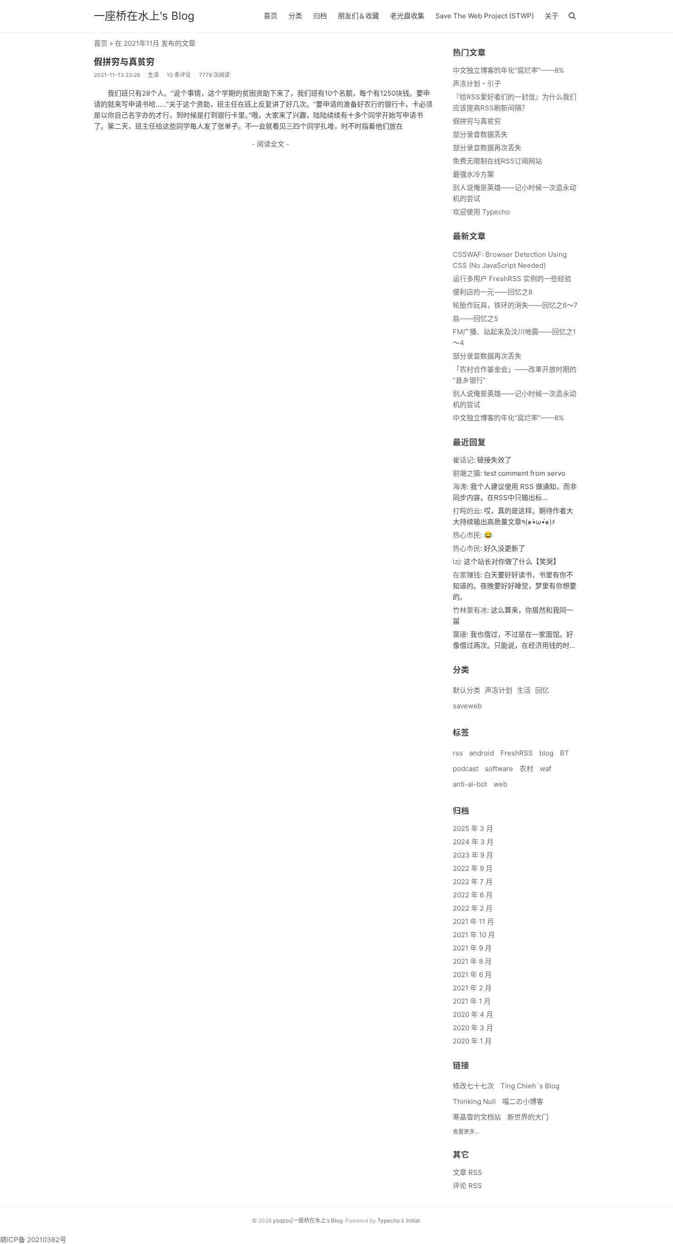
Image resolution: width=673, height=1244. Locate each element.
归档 (320, 15)
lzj (456, 561)
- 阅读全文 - (270, 144)
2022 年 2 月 (473, 908)
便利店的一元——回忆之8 (492, 292)
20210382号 (46, 1239)
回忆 (542, 690)
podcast (465, 768)
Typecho (388, 1220)
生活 (524, 690)
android (481, 753)
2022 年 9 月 (473, 868)
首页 (270, 15)
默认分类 (466, 690)
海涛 (460, 486)
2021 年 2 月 (472, 987)
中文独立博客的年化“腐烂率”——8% (508, 70)
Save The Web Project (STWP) (484, 15)
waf (545, 768)
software (499, 768)
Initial (413, 1220)
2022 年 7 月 (473, 881)
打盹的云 (466, 510)
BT (564, 753)
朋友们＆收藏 (358, 15)
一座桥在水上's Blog (144, 15)
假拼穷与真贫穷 (124, 62)
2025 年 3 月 (473, 828)
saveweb (467, 705)
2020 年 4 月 (473, 1014)
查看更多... (466, 1131)
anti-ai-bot (470, 784)
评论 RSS (467, 1185)
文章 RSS (467, 1172)
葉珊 (460, 634)
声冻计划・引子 (477, 83)
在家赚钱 (466, 574)
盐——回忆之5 (475, 318)
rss (458, 753)
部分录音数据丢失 (480, 134)
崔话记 (463, 460)
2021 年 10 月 (474, 934)
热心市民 (466, 535)
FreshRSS (516, 753)
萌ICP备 (13, 1239)
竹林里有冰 (470, 610)
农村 (526, 768)
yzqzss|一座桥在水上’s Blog (307, 1220)
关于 (552, 15)
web (500, 784)
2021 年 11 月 (473, 921)
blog (546, 753)
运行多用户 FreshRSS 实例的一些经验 (512, 278)
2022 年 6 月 (473, 895)
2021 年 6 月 (472, 974)
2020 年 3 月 (473, 1027)
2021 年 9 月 (472, 948)
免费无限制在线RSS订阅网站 (497, 161)
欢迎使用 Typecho (481, 211)
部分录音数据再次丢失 (487, 147)
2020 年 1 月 (472, 1041)
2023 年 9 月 (473, 855)
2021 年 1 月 (472, 1001)
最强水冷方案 (473, 174)
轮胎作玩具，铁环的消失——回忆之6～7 (515, 305)
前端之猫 (466, 473)
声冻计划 (498, 690)
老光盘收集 (407, 15)
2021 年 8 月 (472, 961)
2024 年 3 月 (473, 841)
